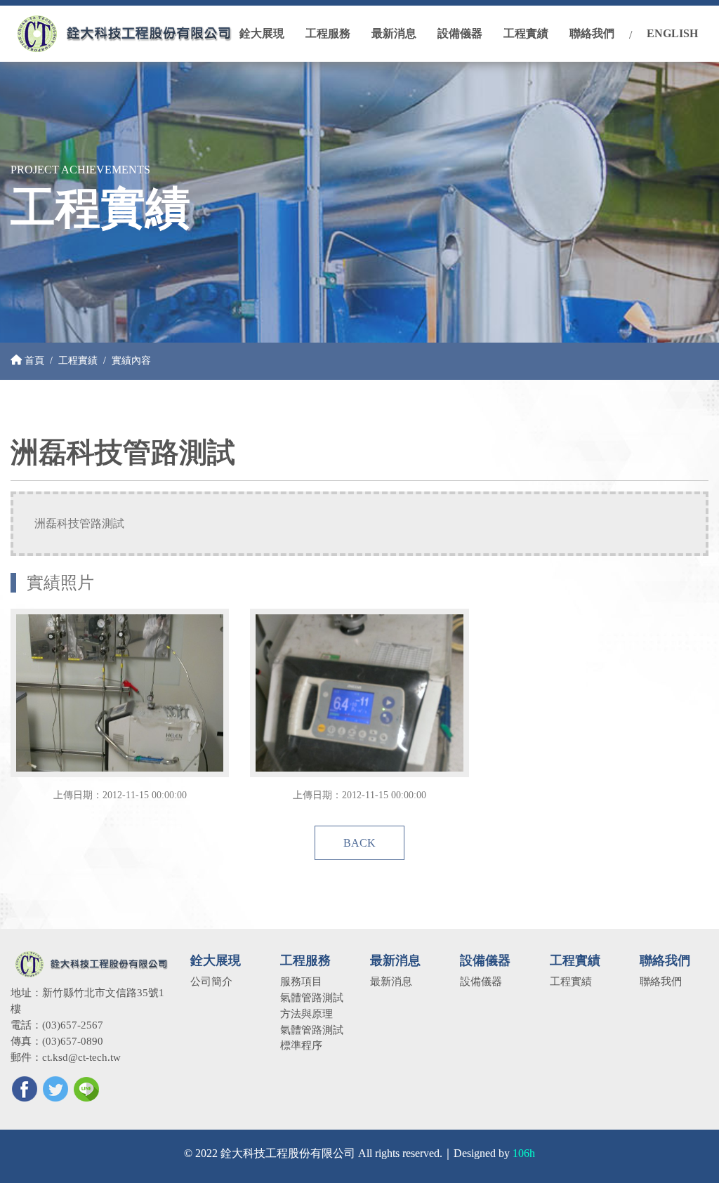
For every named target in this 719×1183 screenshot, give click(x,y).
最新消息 (391, 981)
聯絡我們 (661, 981)
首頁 (33, 360)
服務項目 (301, 981)
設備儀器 (481, 981)
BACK (359, 843)
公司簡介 (211, 981)
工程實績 (78, 360)
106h (524, 1153)
